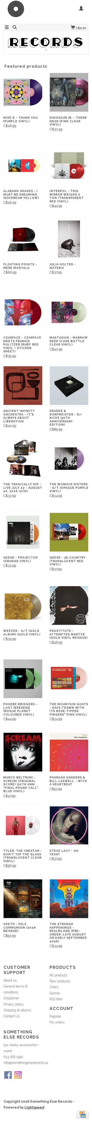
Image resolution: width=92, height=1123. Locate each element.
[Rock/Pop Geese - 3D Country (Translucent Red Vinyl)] (69, 532)
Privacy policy (14, 1004)
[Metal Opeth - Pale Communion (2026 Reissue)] (23, 899)
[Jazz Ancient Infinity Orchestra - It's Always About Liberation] (23, 385)
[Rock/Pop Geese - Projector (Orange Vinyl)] (23, 532)
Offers (54, 987)
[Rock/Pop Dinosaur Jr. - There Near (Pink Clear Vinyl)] (69, 92)
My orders (57, 1022)
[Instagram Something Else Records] (18, 1075)
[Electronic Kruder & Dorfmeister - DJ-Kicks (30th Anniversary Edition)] (69, 385)
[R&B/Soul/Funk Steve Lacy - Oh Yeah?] (69, 825)
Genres (55, 993)
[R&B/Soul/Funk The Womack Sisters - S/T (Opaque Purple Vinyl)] (69, 459)
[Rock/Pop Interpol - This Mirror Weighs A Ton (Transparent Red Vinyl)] (69, 165)
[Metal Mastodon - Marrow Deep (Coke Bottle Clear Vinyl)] (69, 312)
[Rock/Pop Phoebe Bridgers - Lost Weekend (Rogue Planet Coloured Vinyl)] (23, 679)
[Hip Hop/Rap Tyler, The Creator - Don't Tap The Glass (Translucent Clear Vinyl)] (23, 825)
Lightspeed (34, 1107)
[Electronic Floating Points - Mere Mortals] (23, 239)
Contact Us (12, 1016)
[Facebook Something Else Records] (8, 1075)
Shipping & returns (17, 1010)
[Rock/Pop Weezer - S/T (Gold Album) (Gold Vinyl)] (23, 605)
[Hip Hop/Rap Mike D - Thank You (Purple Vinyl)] (23, 92)
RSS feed (56, 999)
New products (60, 981)
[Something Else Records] (24, 11)
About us (10, 980)
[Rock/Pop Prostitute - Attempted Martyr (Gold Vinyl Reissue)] (69, 605)
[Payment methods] (82, 1114)
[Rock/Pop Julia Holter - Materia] (69, 239)
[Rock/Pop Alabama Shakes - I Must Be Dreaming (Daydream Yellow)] (23, 165)
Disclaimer (11, 998)
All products (58, 975)
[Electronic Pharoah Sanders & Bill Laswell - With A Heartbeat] (69, 752)
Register (55, 1016)
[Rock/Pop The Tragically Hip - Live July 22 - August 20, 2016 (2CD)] (23, 459)
